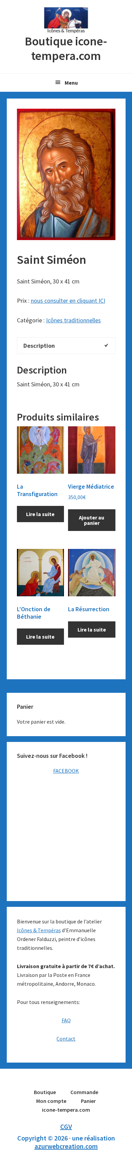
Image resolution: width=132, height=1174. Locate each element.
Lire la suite (40, 514)
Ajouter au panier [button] (91, 520)
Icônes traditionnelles (73, 320)
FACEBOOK (66, 770)
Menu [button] (71, 82)
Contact (66, 1038)
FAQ (66, 1020)
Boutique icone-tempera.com (66, 20)
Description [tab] (39, 345)
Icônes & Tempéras (39, 930)
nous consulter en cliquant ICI (68, 300)
